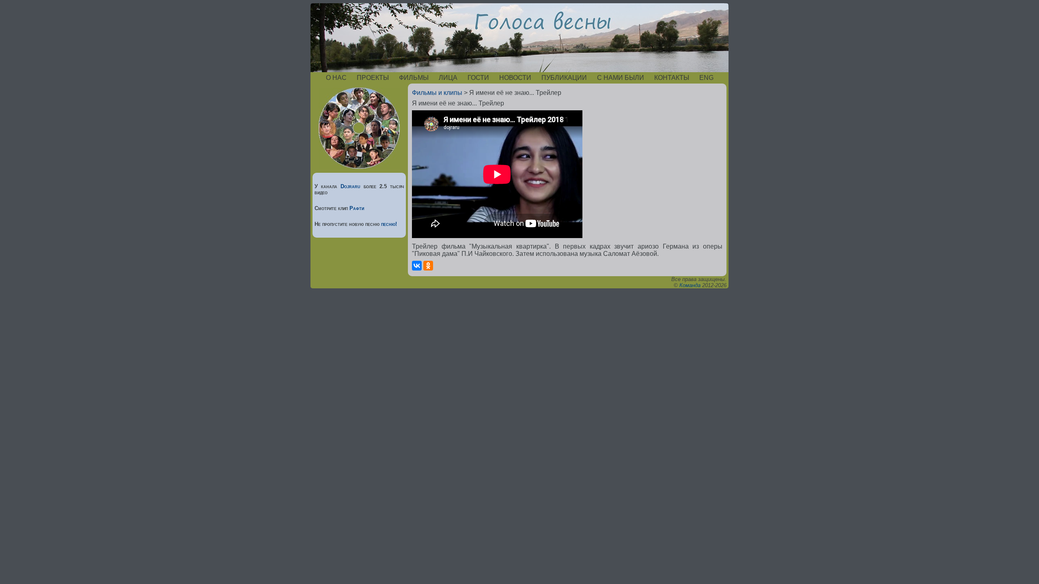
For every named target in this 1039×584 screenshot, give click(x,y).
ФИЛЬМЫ (414, 77)
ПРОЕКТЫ (373, 77)
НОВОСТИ (515, 77)
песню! (389, 224)
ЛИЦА (448, 77)
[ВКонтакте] (417, 266)
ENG (706, 77)
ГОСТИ (478, 77)
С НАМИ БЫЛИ (620, 77)
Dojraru (350, 186)
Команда (690, 285)
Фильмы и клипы (437, 92)
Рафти (356, 208)
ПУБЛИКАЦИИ (564, 77)
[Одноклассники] (428, 266)
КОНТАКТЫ (671, 77)
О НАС (336, 77)
